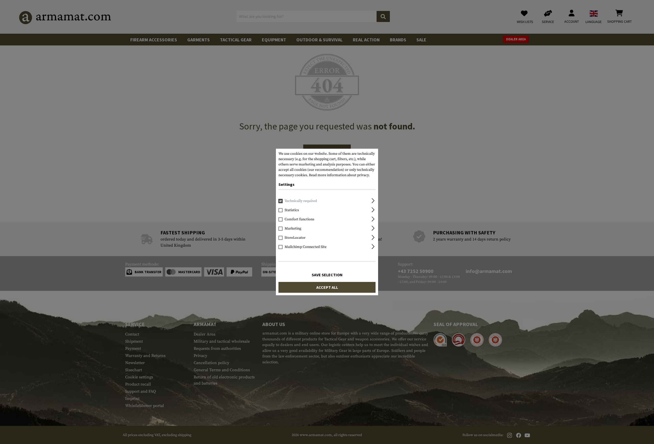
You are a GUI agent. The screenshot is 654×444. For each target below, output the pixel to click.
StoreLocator (295, 238)
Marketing (293, 228)
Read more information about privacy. (339, 175)
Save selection (327, 275)
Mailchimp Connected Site (305, 247)
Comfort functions (299, 219)
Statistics (292, 210)
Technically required (301, 201)
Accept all (327, 287)
